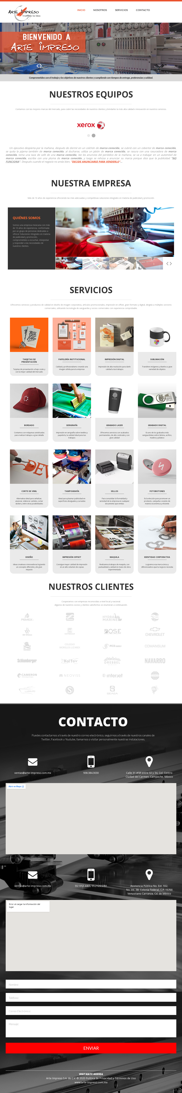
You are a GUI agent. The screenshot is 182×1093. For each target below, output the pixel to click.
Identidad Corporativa (157, 555)
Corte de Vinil (29, 489)
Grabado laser (114, 423)
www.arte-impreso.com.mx (91, 1080)
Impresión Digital (114, 357)
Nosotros (100, 10)
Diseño (29, 555)
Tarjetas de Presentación (29, 358)
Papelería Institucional (71, 357)
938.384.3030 (91, 770)
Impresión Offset (71, 555)
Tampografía (72, 489)
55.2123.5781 (99, 883)
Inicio (81, 10)
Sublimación (157, 357)
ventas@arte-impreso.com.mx (32, 770)
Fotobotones (157, 489)
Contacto (143, 10)
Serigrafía (71, 423)
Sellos (114, 489)
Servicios (121, 10)
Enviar (91, 1045)
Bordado (29, 423)
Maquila (114, 555)
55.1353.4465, (83, 883)
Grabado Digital (157, 423)
